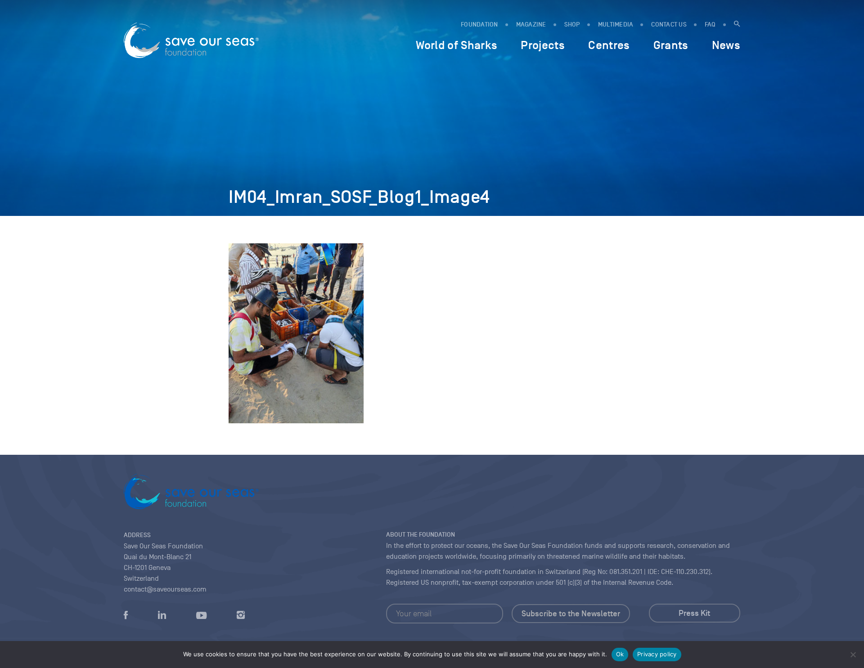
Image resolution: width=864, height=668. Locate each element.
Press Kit (694, 613)
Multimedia (616, 24)
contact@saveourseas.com (165, 589)
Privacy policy (657, 654)
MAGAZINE (531, 24)
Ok (620, 654)
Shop (572, 24)
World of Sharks (456, 45)
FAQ (710, 24)
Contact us (669, 24)
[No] (852, 654)
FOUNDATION (479, 24)
